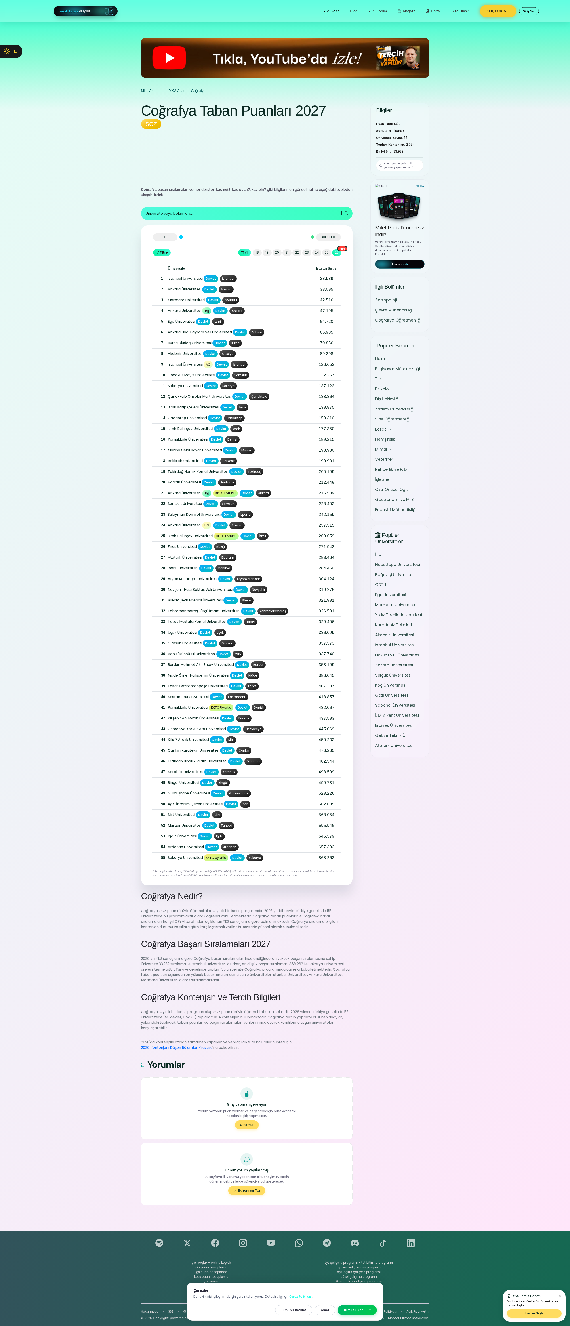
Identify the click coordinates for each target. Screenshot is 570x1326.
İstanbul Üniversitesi (395, 645)
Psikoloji (383, 389)
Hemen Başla (534, 1313)
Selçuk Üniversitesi (393, 675)
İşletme (382, 479)
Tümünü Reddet (293, 1310)
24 (317, 252)
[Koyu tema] (15, 51)
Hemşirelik (385, 439)
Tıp (378, 379)
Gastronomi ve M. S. (394, 499)
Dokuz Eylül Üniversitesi (397, 655)
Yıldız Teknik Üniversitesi (398, 615)
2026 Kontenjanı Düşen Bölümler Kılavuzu (176, 1047)
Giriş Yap (247, 1124)
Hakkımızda (149, 1311)
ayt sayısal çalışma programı (359, 1267)
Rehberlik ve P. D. (391, 469)
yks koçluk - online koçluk (211, 1262)
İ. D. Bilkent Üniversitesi (397, 715)
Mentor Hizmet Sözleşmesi (408, 1318)
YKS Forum (377, 11)
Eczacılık (383, 429)
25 (327, 252)
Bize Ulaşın (460, 11)
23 (307, 252)
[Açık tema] (6, 51)
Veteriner (384, 459)
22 (297, 252)
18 (257, 252)
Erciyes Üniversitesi (394, 725)
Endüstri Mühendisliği (395, 509)
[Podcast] (184, 1311)
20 (277, 252)
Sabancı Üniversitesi (395, 705)
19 (267, 252)
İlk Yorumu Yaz (249, 1190)
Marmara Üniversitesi (396, 604)
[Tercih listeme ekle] (156, 279)
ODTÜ (380, 584)
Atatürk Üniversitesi (394, 745)
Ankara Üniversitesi (394, 665)
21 (287, 252)
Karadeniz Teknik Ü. (394, 625)
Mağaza (409, 11)
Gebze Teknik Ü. (390, 735)
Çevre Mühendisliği (394, 310)
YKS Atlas (331, 11)
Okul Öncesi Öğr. (391, 489)
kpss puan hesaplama (211, 1276)
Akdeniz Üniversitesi (394, 635)
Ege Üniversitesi (390, 594)
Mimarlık (383, 449)
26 (337, 252)
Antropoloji (386, 300)
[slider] (181, 237)
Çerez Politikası (385, 1311)
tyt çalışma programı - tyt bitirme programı (359, 1262)
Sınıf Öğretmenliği (392, 419)
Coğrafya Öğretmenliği (398, 320)
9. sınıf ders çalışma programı (359, 1281)
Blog (354, 11)
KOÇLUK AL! (498, 11)
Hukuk (381, 358)
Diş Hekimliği (387, 399)
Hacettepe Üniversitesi (397, 564)
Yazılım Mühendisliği (394, 409)
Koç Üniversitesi (390, 685)
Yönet (325, 1310)
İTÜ (378, 554)
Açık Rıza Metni (417, 1311)
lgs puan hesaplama (211, 1272)
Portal (435, 11)
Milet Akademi (152, 91)
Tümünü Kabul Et (357, 1310)
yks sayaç (211, 1281)
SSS (171, 1311)
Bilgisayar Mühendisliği (397, 369)
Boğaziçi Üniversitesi (395, 574)
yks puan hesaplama (211, 1267)
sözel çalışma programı (359, 1276)
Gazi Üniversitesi (391, 695)
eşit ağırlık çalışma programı (359, 1272)
